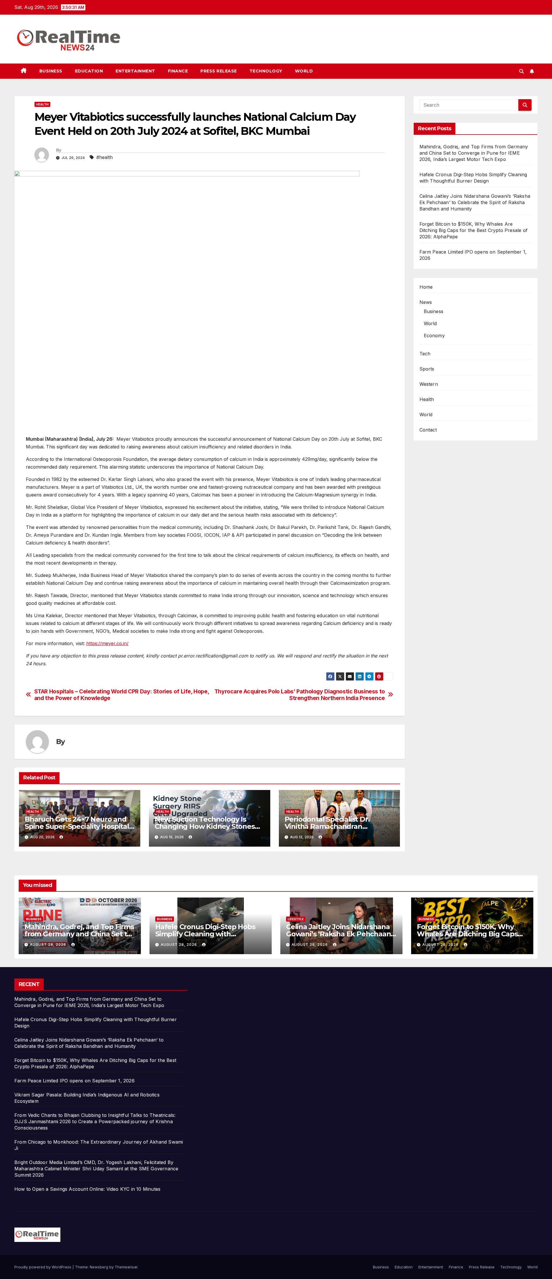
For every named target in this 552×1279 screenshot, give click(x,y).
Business (50, 71)
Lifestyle (296, 919)
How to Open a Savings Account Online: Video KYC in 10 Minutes (87, 1189)
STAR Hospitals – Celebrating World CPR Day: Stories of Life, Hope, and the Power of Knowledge (121, 694)
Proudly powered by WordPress (43, 1267)
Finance (178, 71)
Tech (425, 353)
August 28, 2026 (48, 944)
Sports (426, 369)
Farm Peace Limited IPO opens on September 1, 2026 (74, 1081)
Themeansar (126, 1267)
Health (42, 104)
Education (89, 71)
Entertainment (135, 71)
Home (426, 287)
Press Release (218, 71)
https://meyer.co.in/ (107, 643)
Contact (428, 430)
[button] (521, 71)
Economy (434, 335)
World (304, 71)
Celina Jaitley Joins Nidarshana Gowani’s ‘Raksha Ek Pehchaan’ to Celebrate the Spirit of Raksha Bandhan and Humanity (474, 202)
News (425, 302)
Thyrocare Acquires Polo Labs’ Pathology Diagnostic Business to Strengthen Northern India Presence (299, 694)
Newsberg (99, 1267)
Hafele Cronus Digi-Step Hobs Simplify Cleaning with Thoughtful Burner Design (205, 934)
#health (104, 157)
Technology (266, 71)
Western (428, 384)
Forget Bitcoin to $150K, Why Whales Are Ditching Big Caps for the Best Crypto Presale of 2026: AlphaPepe (473, 230)
